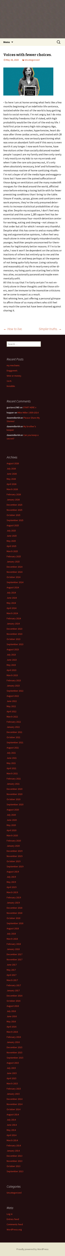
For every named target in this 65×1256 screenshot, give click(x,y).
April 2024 (11, 608)
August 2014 (13, 1114)
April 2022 (11, 711)
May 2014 (11, 1129)
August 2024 (13, 587)
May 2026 (11, 478)
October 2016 (13, 1000)
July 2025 (11, 530)
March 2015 (12, 1083)
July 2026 (11, 468)
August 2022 (13, 695)
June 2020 (12, 819)
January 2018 (13, 949)
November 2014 (14, 1104)
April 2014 (11, 1135)
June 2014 (12, 1124)
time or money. (14, 375)
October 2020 (13, 799)
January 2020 (13, 845)
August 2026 (13, 463)
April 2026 (11, 484)
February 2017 (14, 985)
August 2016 (13, 1005)
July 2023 (11, 654)
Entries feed (13, 1219)
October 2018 (13, 918)
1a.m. (9, 380)
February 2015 (14, 1088)
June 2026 (12, 473)
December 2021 (14, 732)
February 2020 (14, 840)
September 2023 (15, 644)
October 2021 (13, 737)
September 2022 (15, 690)
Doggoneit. (12, 370)
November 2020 (14, 794)
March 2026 (12, 489)
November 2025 (14, 509)
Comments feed (15, 1224)
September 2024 (15, 582)
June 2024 (12, 597)
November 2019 (14, 856)
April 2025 (11, 546)
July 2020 (11, 814)
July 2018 (11, 933)
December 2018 (14, 907)
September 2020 (15, 804)
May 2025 (11, 540)
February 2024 (14, 618)
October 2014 (13, 1109)
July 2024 (11, 592)
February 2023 (14, 680)
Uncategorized (32, 59)
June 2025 (12, 535)
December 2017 (14, 954)
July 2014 (11, 1119)
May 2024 (11, 602)
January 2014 (13, 1150)
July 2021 (11, 752)
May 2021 (11, 763)
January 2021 (13, 783)
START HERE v (29, 407)
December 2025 (14, 504)
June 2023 (12, 659)
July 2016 (11, 1011)
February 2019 (14, 897)
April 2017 (11, 974)
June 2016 (12, 1016)
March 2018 (12, 938)
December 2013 (14, 1155)
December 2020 (14, 788)
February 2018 (14, 943)
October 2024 (13, 577)
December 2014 (14, 1098)
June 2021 (12, 757)
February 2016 (14, 1036)
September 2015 (15, 1057)
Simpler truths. (50, 329)
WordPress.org (14, 1229)
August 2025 (13, 525)
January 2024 (13, 623)
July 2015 (11, 1067)
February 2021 (14, 778)
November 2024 (14, 571)
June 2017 (12, 964)
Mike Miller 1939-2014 (28, 412)
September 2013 (15, 1171)
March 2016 (12, 1031)
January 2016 (13, 1042)
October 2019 (13, 861)
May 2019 (11, 881)
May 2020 (11, 825)
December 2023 (14, 628)
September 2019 (15, 866)
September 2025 (15, 520)
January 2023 (13, 685)
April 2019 (11, 887)
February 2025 (14, 556)
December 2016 (14, 995)
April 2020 (11, 830)
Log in (9, 1213)
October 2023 (13, 639)
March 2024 (12, 613)
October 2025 (13, 515)
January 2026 (13, 499)
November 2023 (14, 633)
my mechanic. (13, 365)
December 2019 (14, 850)
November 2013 (14, 1160)
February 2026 (14, 494)
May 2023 (11, 664)
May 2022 (11, 706)
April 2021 (11, 768)
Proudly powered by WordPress (32, 1249)
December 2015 (14, 1047)
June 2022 (12, 701)
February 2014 (14, 1145)
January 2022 (13, 726)
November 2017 (14, 959)
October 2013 (13, 1166)
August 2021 (13, 747)
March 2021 (12, 773)
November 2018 (14, 912)
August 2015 (13, 1062)
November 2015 (14, 1052)
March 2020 (12, 835)
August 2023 (13, 649)
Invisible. (11, 386)
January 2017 (13, 990)
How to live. (12, 329)
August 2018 (13, 928)
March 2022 (12, 716)
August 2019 (13, 871)
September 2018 (15, 923)
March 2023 (12, 675)
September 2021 (15, 742)
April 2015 (11, 1078)
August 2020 (13, 809)
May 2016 (11, 1021)
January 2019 (13, 902)
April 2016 (11, 1026)
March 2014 (12, 1140)
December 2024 (14, 566)
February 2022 (14, 721)
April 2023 (11, 670)
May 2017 (11, 969)
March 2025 (12, 551)
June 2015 (12, 1073)
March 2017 (12, 980)
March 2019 (12, 892)
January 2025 (13, 561)
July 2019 (11, 876)
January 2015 (13, 1093)
